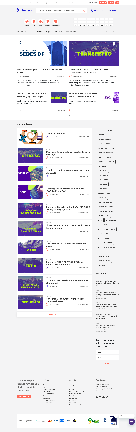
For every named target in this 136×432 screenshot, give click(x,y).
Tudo (31, 32)
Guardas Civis (102, 197)
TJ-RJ (45, 3)
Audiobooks (72, 402)
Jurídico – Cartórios (103, 224)
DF (102, 19)
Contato (74, 3)
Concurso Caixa (70, 32)
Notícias (39, 32)
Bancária (100, 161)
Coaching (71, 389)
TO (111, 25)
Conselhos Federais (103, 256)
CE (97, 19)
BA (93, 19)
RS (93, 25)
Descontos (72, 396)
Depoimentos (73, 398)
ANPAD (100, 220)
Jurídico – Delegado (103, 233)
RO (84, 25)
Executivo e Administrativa (106, 148)
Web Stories (58, 32)
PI (106, 22)
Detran (100, 130)
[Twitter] (107, 396)
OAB (117, 3)
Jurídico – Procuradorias (105, 242)
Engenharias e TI (103, 215)
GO (111, 19)
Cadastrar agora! (23, 396)
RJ (75, 25)
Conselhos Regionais (104, 260)
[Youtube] (103, 396)
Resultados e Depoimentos (63, 3)
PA (93, 22)
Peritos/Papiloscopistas (105, 202)
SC (97, 25)
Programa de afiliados (49, 400)
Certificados (72, 400)
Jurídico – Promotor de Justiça (106, 247)
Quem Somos (46, 385)
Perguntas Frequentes (75, 393)
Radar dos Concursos (23, 3)
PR (111, 22)
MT (89, 22)
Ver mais (52, 315)
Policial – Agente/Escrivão (105, 152)
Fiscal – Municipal (103, 179)
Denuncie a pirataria (48, 393)
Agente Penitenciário (104, 193)
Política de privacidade (49, 389)
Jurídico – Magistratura (104, 238)
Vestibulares (72, 387)
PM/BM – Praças (102, 188)
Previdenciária (102, 166)
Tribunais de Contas (104, 143)
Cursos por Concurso (75, 385)
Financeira (111, 161)
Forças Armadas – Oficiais (105, 206)
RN (80, 25)
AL (80, 19)
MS (84, 22)
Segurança (45, 387)
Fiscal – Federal (102, 170)
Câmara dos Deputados (36, 3)
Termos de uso (47, 391)
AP (89, 19)
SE (102, 25)
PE (102, 22)
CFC (113, 215)
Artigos (47, 32)
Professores (51, 3)
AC (75, 19)
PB (97, 22)
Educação (108, 157)
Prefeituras (101, 265)
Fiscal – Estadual (103, 175)
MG (80, 22)
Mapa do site (46, 398)
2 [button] (68, 116)
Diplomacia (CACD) (111, 220)
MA (75, 22)
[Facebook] (100, 396)
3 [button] (70, 116)
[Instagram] (97, 396)
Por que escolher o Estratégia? (77, 391)
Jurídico (100, 251)
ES (106, 19)
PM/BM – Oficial (102, 184)
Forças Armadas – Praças (105, 211)
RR (88, 25)
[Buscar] (84, 10)
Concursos (102, 3)
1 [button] (66, 116)
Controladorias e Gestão (105, 139)
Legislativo (101, 134)
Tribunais (109, 130)
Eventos (45, 396)
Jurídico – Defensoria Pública (106, 229)
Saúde (99, 157)
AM (84, 19)
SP (106, 25)
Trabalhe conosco (48, 402)
